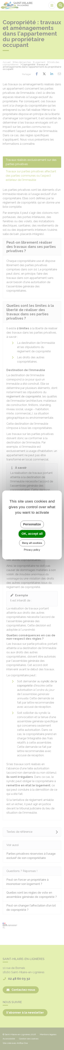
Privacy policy (32, 549)
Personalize (32, 524)
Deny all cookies (32, 542)
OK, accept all (32, 533)
